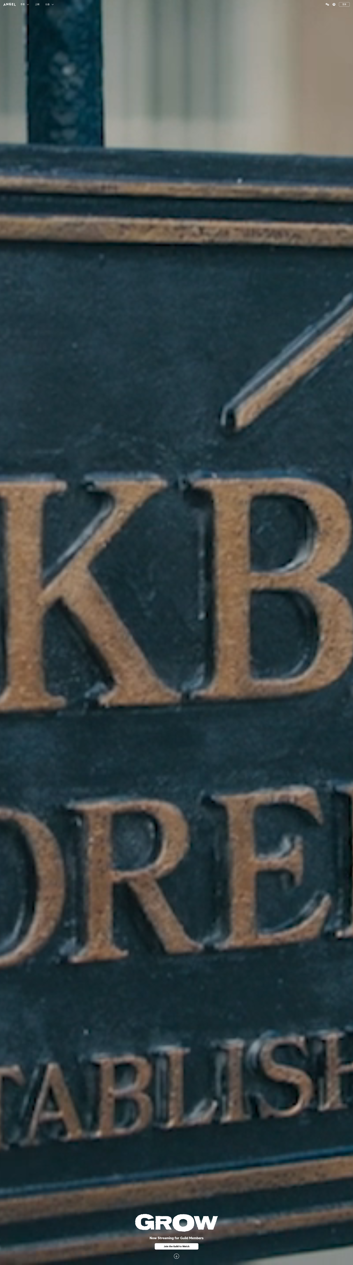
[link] (37, 4)
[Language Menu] (327, 4)
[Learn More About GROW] (176, 1256)
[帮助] (334, 4)
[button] (28, 4)
